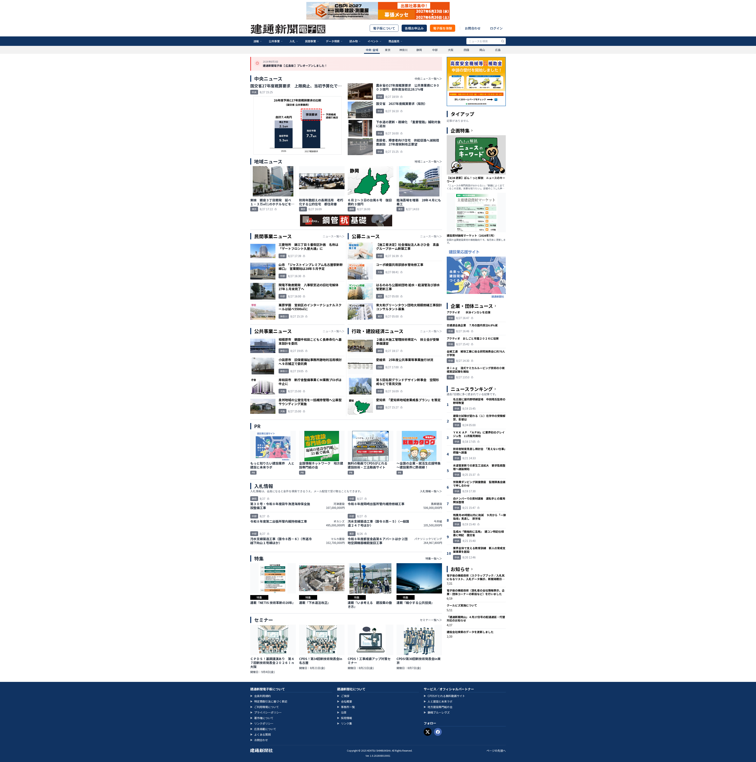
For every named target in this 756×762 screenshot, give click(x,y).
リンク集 (344, 723)
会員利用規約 (260, 696)
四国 (466, 50)
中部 (435, 50)
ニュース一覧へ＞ (334, 236)
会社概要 (344, 701)
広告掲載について (263, 729)
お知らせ (460, 569)
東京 (387, 50)
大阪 (450, 50)
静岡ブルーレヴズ (437, 712)
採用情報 (344, 718)
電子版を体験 (442, 28)
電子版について (384, 28)
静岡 (419, 50)
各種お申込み (414, 28)
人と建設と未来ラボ (438, 701)
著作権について (261, 718)
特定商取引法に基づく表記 (268, 701)
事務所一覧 (346, 707)
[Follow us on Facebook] (438, 732)
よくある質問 (260, 734)
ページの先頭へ (496, 751)
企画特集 (460, 130)
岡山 (482, 50)
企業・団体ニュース (472, 306)
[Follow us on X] (428, 732)
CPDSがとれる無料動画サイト (444, 696)
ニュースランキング (472, 389)
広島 (498, 50)
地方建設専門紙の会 (438, 707)
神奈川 (403, 50)
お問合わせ (473, 28)
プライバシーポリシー (266, 712)
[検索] (502, 41)
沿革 (341, 712)
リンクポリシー (261, 723)
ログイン (496, 28)
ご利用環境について (264, 707)
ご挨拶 (343, 696)
